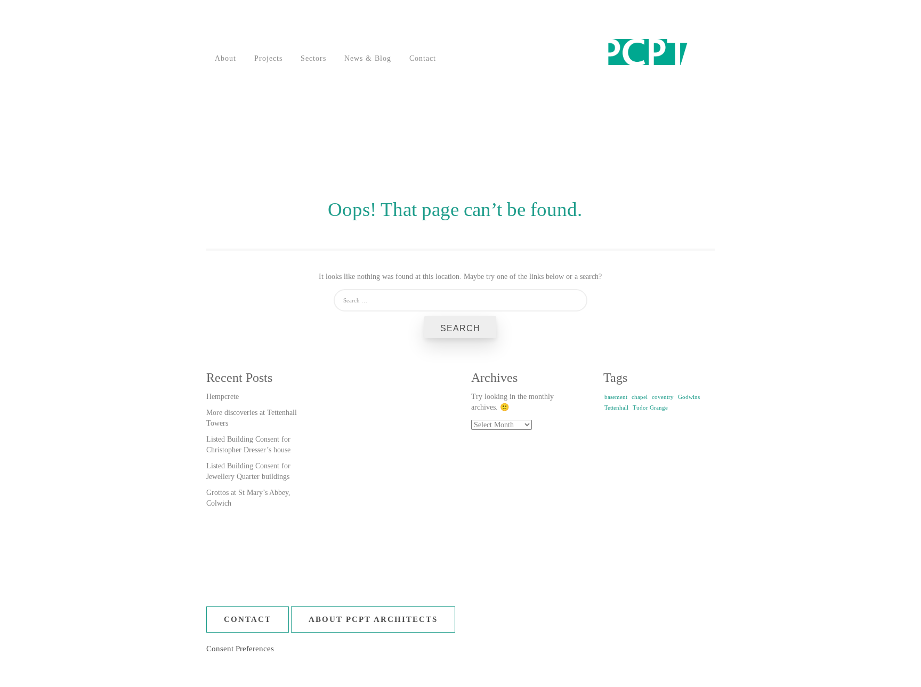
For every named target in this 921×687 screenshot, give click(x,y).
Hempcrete (222, 397)
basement (615, 397)
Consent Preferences (240, 648)
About (225, 58)
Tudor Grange (650, 408)
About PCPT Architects (373, 619)
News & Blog (367, 58)
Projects (268, 58)
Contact (422, 58)
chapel (640, 397)
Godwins (689, 397)
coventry (663, 397)
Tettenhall (616, 408)
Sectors (313, 58)
